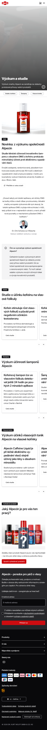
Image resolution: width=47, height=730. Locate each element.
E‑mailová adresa (8, 597)
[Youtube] (4, 662)
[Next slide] (43, 344)
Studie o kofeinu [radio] (10, 93)
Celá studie (10, 335)
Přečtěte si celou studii (14, 185)
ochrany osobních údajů (24, 616)
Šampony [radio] (24, 93)
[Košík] (40, 3)
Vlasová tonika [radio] (37, 93)
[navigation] (23, 93)
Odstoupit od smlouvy (32, 717)
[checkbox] (2, 613)
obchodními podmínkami (34, 613)
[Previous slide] (39, 344)
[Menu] (44, 3)
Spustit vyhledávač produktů (14, 561)
